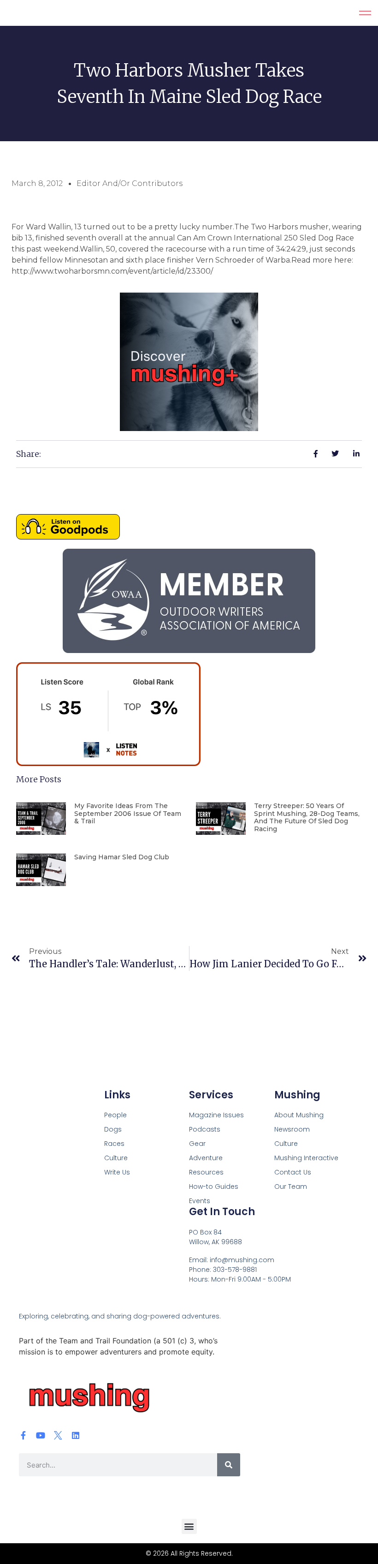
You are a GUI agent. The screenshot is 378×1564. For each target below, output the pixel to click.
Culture (116, 1158)
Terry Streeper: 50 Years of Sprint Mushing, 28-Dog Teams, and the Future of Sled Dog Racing (307, 817)
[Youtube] (40, 1435)
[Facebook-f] (23, 1435)
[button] (189, 1526)
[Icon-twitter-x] (58, 1435)
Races (114, 1143)
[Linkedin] (75, 1435)
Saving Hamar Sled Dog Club (121, 857)
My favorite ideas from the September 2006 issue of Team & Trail (127, 814)
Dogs (113, 1129)
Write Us (117, 1172)
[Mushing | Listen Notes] (108, 763)
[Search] (228, 1464)
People (115, 1115)
